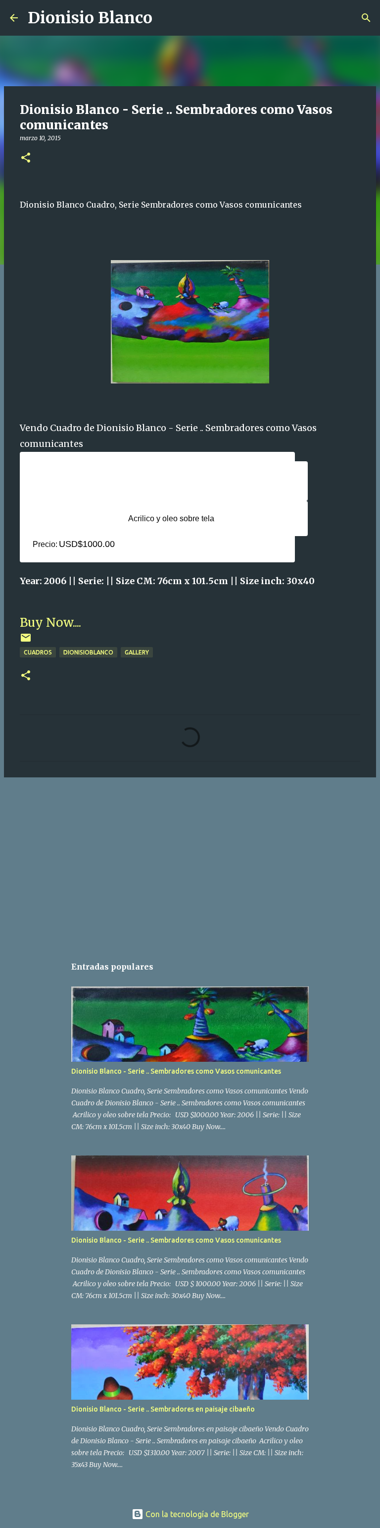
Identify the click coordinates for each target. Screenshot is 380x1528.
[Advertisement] (190, 861)
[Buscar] (166, 18)
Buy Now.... (50, 622)
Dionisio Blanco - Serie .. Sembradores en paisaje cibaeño (163, 1409)
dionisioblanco (88, 652)
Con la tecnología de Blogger (196, 1514)
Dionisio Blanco (90, 18)
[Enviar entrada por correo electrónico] (26, 641)
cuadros (38, 652)
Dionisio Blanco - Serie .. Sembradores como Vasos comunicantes (176, 1071)
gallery (137, 652)
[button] (26, 158)
